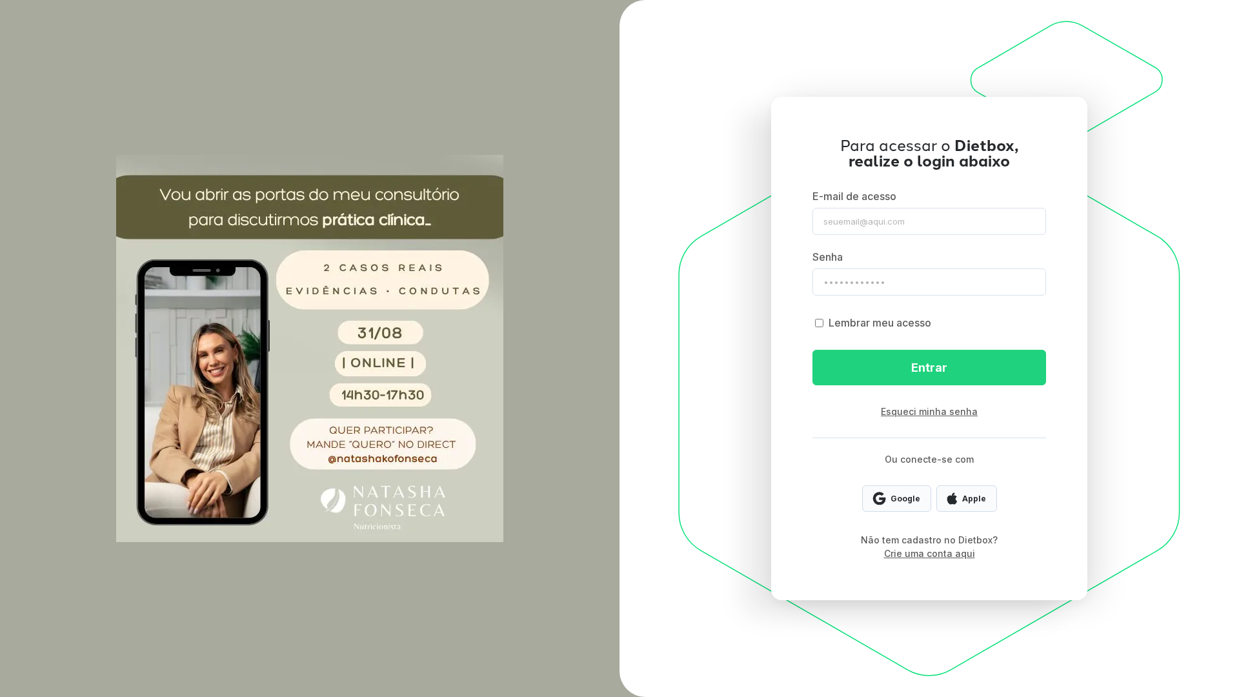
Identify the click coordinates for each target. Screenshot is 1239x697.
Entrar (929, 367)
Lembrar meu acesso (880, 322)
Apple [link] (974, 498)
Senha (827, 256)
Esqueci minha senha (929, 411)
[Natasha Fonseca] (309, 348)
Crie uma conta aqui (929, 553)
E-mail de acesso (854, 196)
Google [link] (905, 498)
